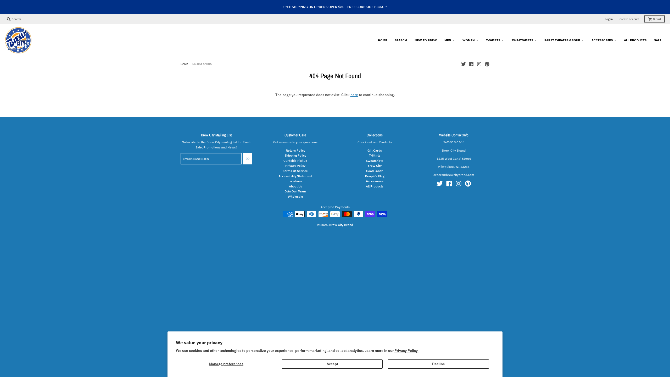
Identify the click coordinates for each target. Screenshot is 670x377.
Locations (295, 181)
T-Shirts (374, 155)
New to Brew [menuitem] (426, 40)
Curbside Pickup (295, 160)
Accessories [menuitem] (602, 40)
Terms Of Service (295, 171)
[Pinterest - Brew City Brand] (487, 64)
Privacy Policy (295, 165)
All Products (374, 186)
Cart (657, 19)
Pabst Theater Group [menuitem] (562, 40)
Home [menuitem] (382, 40)
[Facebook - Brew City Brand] (471, 64)
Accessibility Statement (295, 176)
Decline (438, 364)
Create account (629, 19)
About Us (295, 186)
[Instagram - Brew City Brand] (479, 64)
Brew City (374, 165)
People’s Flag (374, 176)
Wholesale (295, 196)
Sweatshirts (374, 160)
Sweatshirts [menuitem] (522, 40)
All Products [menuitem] (635, 40)
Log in (609, 19)
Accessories (374, 181)
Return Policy (295, 150)
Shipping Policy (295, 155)
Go (247, 158)
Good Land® (374, 171)
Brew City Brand (341, 225)
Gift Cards (374, 150)
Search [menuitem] (401, 40)
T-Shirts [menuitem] (493, 40)
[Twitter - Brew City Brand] (463, 64)
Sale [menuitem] (657, 40)
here (354, 94)
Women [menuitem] (468, 40)
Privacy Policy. (406, 350)
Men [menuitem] (447, 40)
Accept (332, 364)
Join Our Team (295, 191)
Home (184, 64)
